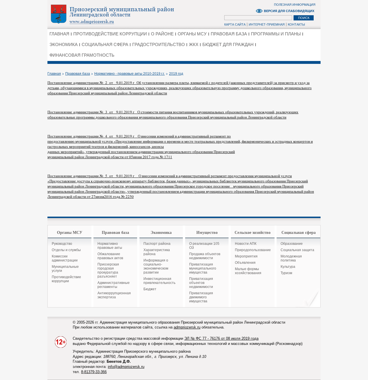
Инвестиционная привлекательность (159, 281)
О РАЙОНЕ (162, 33)
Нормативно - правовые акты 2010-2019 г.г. (129, 74)
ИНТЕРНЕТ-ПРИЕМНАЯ (267, 24)
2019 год (176, 74)
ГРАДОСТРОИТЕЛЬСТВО (158, 44)
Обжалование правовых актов (110, 256)
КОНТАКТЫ (296, 24)
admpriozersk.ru (187, 327)
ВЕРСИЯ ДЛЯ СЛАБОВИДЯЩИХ (289, 11)
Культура (288, 267)
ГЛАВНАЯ (59, 33)
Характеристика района (156, 252)
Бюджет (149, 289)
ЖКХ (193, 44)
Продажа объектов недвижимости (204, 256)
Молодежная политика (291, 258)
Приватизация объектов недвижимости (201, 283)
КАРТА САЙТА (235, 24)
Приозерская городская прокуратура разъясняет (108, 270)
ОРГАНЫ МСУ (192, 33)
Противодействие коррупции (66, 279)
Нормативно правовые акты (109, 246)
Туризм (286, 273)
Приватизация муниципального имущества (202, 268)
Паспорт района (156, 244)
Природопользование (253, 250)
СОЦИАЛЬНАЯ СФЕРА (105, 44)
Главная (54, 74)
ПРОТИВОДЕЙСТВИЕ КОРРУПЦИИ (110, 33)
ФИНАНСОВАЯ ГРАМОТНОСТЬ (81, 55)
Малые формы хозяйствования (248, 271)
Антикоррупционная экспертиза (114, 295)
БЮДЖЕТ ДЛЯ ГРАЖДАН (228, 44)
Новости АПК (245, 244)
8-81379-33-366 (94, 372)
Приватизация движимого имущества (201, 297)
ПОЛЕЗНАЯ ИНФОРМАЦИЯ (294, 4)
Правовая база (77, 74)
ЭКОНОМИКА (63, 44)
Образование (292, 244)
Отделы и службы (66, 250)
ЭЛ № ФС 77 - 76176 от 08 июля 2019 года (221, 338)
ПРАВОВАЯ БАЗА (229, 33)
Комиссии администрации (65, 258)
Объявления (245, 263)
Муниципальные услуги (65, 269)
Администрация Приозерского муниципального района (122, 14)
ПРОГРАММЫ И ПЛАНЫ (276, 33)
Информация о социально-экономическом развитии (155, 266)
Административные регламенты (113, 285)
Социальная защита (297, 250)
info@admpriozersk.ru (126, 366)
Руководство (62, 244)
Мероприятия (246, 256)
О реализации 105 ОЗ (204, 246)
